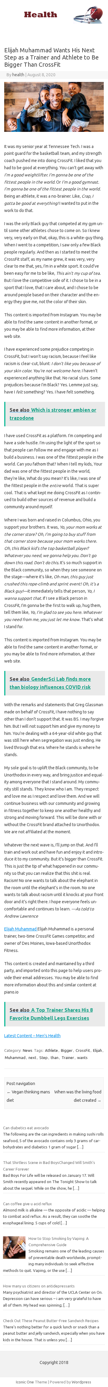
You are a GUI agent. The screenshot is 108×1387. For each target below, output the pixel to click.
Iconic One (25, 1382)
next (32, 1057)
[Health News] (54, 22)
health (18, 74)
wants (82, 1057)
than (54, 1057)
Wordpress (81, 1382)
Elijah (97, 1050)
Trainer (68, 1057)
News (27, 1050)
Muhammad (15, 1057)
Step (43, 1057)
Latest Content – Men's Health (32, 1035)
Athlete (51, 1050)
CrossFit (83, 1050)
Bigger (67, 1050)
